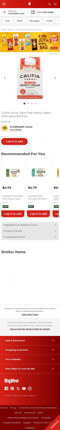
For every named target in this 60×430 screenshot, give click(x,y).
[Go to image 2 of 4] (28, 103)
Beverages (34, 21)
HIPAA (40, 413)
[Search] (49, 4)
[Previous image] (5, 78)
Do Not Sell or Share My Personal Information (38, 408)
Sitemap (4, 408)
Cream (38, 29)
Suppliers (27, 422)
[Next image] (55, 78)
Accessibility (30, 428)
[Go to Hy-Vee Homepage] (30, 4)
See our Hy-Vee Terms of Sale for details (30, 329)
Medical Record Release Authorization (23, 418)
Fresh (7, 21)
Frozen (49, 21)
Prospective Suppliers (12, 422)
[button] (16, 130)
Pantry (20, 21)
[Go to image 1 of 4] (24, 103)
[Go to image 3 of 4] (32, 103)
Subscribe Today (30, 314)
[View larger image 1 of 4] (30, 78)
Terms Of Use (29, 413)
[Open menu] (4, 4)
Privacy (13, 408)
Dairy (10, 29)
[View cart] (55, 4)
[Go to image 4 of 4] (36, 103)
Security (18, 413)
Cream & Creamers (24, 29)
